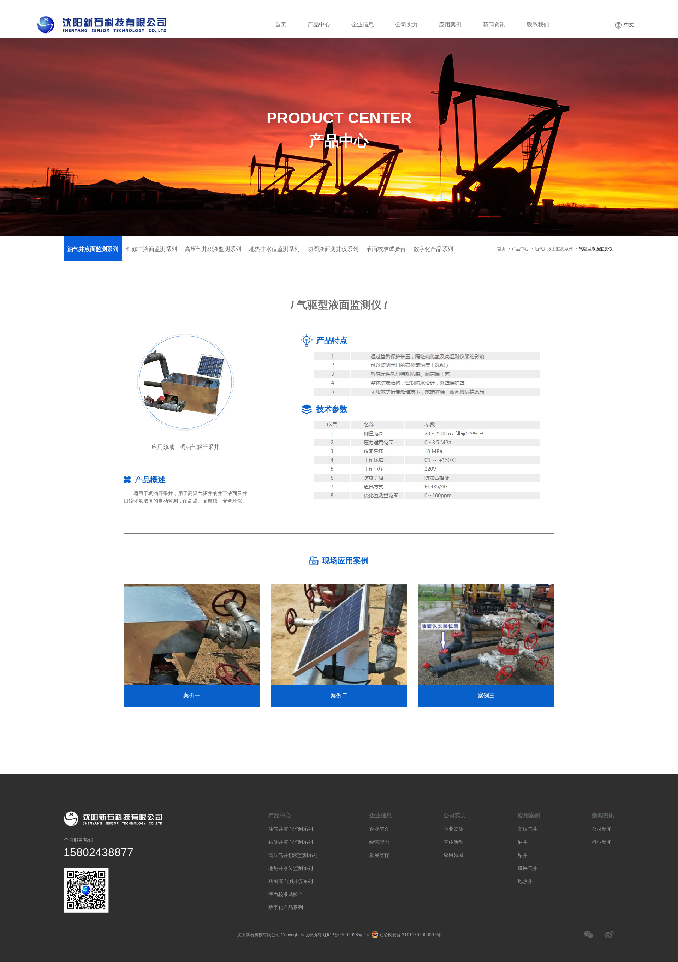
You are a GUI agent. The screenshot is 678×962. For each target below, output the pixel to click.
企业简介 (379, 829)
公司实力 (406, 25)
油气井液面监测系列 (554, 248)
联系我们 (538, 25)
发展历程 (379, 855)
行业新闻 (602, 842)
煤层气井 (527, 868)
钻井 (523, 855)
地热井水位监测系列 (290, 868)
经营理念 (379, 842)
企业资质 (453, 829)
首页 (280, 25)
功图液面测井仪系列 (290, 881)
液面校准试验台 (285, 894)
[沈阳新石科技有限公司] (105, 25)
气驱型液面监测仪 (596, 248)
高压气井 (527, 829)
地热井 (525, 881)
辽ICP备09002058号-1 (344, 934)
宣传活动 (453, 842)
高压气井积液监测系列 (293, 855)
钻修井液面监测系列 (290, 842)
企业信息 (362, 25)
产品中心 (319, 25)
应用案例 (450, 25)
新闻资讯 (494, 25)
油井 (523, 842)
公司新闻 (602, 829)
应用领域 (453, 855)
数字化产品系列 (285, 907)
